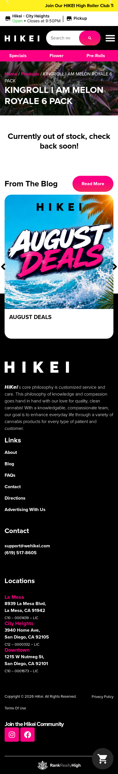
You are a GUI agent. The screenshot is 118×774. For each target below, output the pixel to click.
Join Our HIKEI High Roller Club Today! (59, 5)
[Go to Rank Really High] (59, 765)
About (11, 452)
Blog (9, 463)
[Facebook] (27, 734)
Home (11, 74)
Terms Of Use (15, 708)
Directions (15, 498)
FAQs (10, 475)
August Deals (30, 317)
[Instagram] (12, 734)
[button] (47, 18)
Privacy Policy (102, 696)
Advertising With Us (25, 509)
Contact (13, 486)
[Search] (90, 38)
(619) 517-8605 (21, 552)
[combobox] (62, 38)
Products (30, 74)
